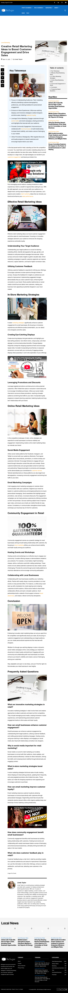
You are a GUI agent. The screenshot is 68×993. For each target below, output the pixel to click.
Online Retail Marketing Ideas (57, 81)
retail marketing (25, 194)
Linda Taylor (19, 59)
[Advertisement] (34, 28)
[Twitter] (62, 2)
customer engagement (14, 157)
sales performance (27, 196)
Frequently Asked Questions (55, 90)
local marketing (19, 545)
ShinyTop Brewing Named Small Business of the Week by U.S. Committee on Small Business (57, 125)
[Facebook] (54, 2)
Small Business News (53, 101)
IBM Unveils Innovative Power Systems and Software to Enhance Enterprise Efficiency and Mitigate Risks (57, 136)
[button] (65, 10)
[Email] (2, 85)
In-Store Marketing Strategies (55, 77)
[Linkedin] (58, 2)
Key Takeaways (55, 71)
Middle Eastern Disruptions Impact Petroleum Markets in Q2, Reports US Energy (57, 115)
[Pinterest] (2, 77)
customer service (37, 470)
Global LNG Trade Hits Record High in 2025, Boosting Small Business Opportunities (56, 105)
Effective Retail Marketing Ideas (57, 73)
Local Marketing (5, 42)
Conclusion (54, 87)
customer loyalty (31, 115)
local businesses (26, 129)
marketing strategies (18, 323)
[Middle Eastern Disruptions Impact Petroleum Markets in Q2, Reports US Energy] (26, 931)
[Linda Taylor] (12, 895)
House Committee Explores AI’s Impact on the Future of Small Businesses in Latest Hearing (57, 147)
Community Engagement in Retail (58, 84)
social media (15, 121)
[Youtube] (65, 2)
